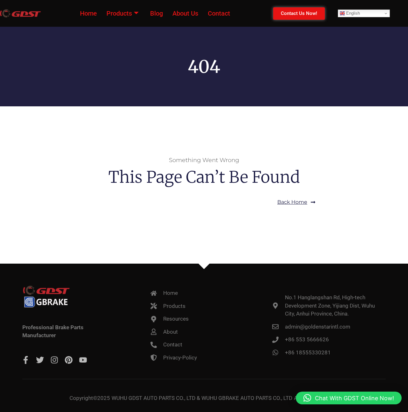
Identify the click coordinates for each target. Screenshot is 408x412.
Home (88, 13)
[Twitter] (40, 360)
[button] (349, 398)
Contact (219, 13)
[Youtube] (83, 360)
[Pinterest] (69, 360)
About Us (185, 13)
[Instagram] (54, 360)
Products (119, 13)
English (352, 13)
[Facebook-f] (26, 360)
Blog (156, 13)
